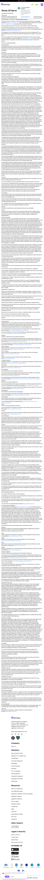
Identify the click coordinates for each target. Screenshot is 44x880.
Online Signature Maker (17, 814)
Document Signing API (17, 761)
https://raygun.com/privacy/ (14, 549)
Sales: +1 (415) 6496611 (22, 0)
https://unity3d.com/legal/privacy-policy (20, 395)
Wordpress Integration (17, 776)
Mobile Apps (14, 781)
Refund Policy (14, 839)
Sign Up (36, 4)
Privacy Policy (14, 837)
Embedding (14, 763)
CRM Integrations (15, 773)
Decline (12, 876)
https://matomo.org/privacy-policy (11, 353)
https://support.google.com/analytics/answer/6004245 (13, 333)
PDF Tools (13, 816)
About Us (13, 746)
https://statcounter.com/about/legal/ (12, 367)
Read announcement (25, 16)
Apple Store (4, 24)
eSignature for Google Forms (18, 755)
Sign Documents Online (17, 753)
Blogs (12, 809)
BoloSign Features (16, 804)
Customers (14, 811)
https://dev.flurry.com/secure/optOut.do (10, 375)
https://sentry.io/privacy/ (20, 545)
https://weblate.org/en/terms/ (14, 414)
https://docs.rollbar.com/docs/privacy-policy (11, 540)
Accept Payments (15, 766)
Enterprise (13, 768)
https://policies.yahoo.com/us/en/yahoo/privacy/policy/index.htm (25, 378)
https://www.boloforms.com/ (12, 22)
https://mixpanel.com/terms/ (17, 388)
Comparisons (14, 806)
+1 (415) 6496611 (15, 826)
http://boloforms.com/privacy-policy (12, 30)
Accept (7, 876)
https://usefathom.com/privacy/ (17, 349)
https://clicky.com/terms (9, 358)
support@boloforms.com (27, 38)
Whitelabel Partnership (17, 778)
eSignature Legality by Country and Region (22, 793)
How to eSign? (15, 801)
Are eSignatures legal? (17, 791)
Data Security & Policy (17, 842)
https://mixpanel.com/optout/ (31, 385)
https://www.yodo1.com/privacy (14, 408)
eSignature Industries (16, 799)
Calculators (14, 819)
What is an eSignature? (17, 788)
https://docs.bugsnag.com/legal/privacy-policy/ (12, 531)
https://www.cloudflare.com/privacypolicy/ (16, 363)
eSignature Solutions (16, 796)
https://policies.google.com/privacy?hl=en (18, 330)
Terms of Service (15, 834)
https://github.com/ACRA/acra (16, 536)
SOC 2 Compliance (15, 771)
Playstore (11, 24)
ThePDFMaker (14, 758)
